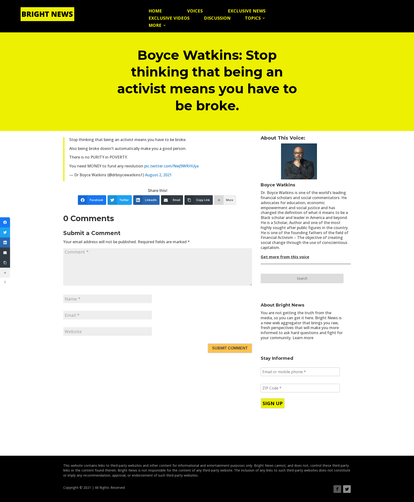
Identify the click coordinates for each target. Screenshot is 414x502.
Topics (253, 18)
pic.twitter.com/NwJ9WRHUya (171, 166)
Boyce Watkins (278, 185)
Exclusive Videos (169, 18)
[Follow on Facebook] (337, 489)
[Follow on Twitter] (347, 489)
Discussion (217, 18)
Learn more (303, 337)
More (155, 26)
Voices (195, 11)
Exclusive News (246, 11)
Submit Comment (230, 348)
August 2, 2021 (158, 174)
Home (155, 11)
